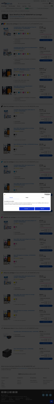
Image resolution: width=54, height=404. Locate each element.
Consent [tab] (11, 197)
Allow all (42, 208)
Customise (26, 208)
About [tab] (43, 197)
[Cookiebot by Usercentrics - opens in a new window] (45, 194)
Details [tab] (27, 197)
